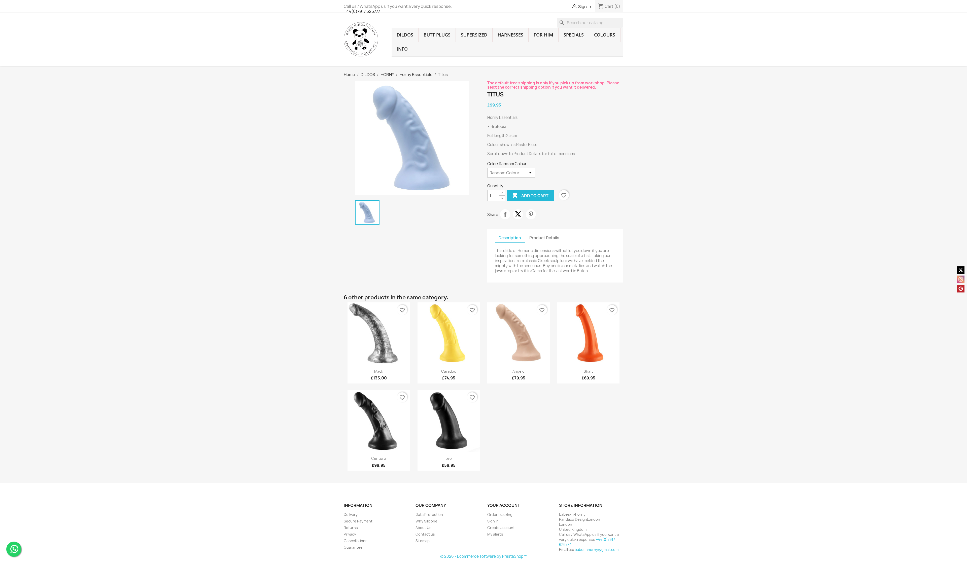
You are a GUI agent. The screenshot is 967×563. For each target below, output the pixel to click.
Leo (448, 458)
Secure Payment (358, 521)
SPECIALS (574, 35)
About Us (423, 527)
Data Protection (429, 514)
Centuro (378, 458)
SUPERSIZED (474, 35)
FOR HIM (543, 35)
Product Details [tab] (544, 237)
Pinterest (531, 214)
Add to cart (530, 195)
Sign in (493, 521)
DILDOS (405, 35)
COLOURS (604, 35)
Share (505, 214)
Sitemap (423, 540)
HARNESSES (510, 35)
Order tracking (499, 514)
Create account (501, 527)
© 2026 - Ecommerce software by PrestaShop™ (483, 556)
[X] (960, 270)
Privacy (350, 534)
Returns (351, 527)
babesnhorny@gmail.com (596, 549)
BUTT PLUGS (437, 35)
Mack (378, 371)
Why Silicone (426, 521)
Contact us (425, 534)
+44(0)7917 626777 (362, 11)
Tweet (518, 214)
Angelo (518, 371)
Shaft (588, 371)
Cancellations (355, 540)
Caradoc (448, 371)
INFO (402, 49)
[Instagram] (960, 279)
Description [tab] (510, 237)
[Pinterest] (960, 289)
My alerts (495, 534)
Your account (503, 505)
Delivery (351, 514)
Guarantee (353, 547)
